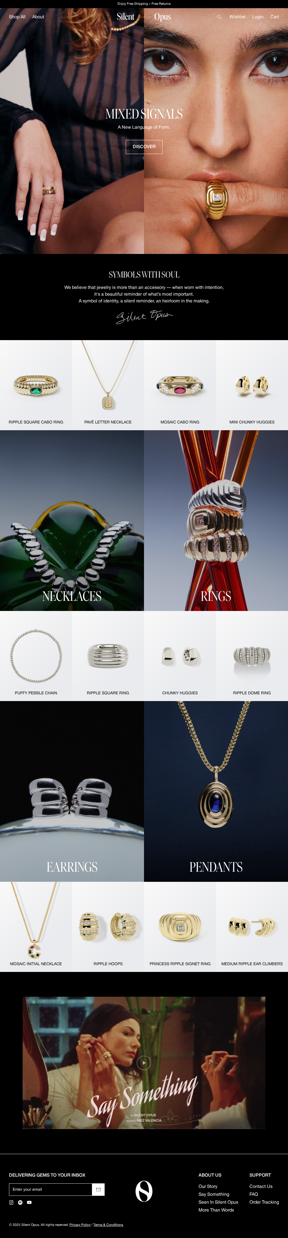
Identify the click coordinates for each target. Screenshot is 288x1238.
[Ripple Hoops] (108, 927)
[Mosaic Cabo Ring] (180, 385)
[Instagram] (11, 1202)
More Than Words (216, 1210)
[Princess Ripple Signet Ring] (180, 927)
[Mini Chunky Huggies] (252, 385)
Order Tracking (264, 1202)
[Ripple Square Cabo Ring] (36, 385)
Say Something (214, 1195)
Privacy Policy (80, 1224)
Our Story (208, 1187)
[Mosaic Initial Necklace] (36, 927)
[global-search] (219, 17)
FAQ (253, 1195)
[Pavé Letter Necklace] (108, 385)
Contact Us (261, 1187)
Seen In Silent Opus (218, 1202)
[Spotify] (20, 1202)
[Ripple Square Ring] (108, 656)
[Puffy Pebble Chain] (36, 656)
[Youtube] (29, 1202)
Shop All (17, 17)
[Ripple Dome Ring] (252, 656)
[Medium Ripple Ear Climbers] (252, 927)
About (38, 17)
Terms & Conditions (108, 1224)
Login (258, 17)
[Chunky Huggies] (180, 656)
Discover (144, 147)
